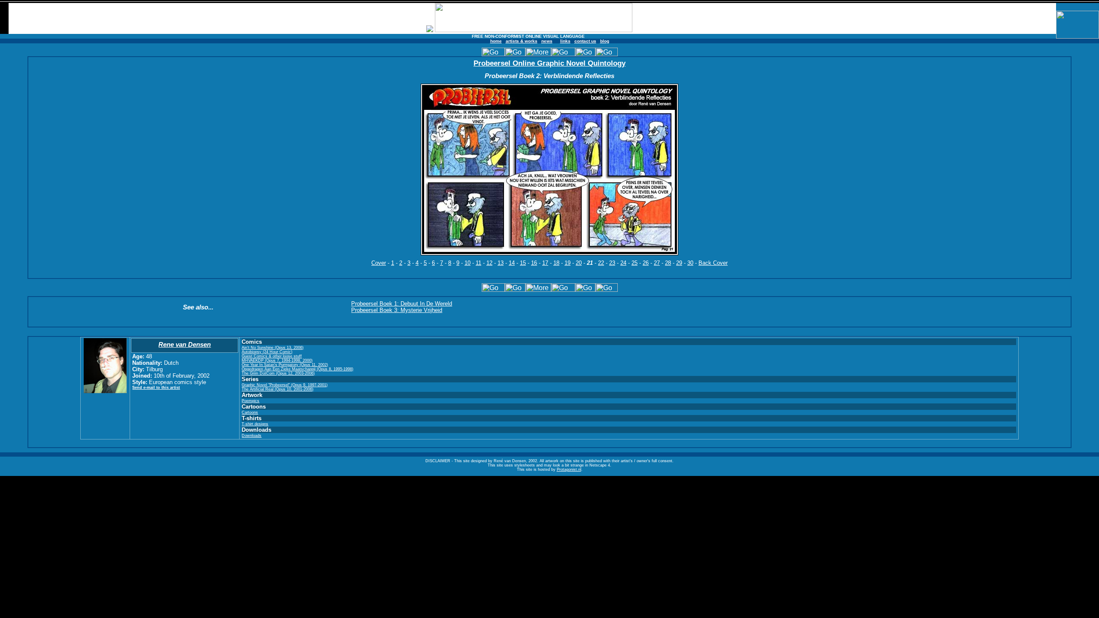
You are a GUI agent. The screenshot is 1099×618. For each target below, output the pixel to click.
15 (523, 263)
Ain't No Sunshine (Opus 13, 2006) (273, 347)
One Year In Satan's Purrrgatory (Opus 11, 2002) (285, 365)
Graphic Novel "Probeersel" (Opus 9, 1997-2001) (285, 385)
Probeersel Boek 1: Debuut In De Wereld (401, 303)
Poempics (250, 401)
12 (489, 263)
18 (556, 263)
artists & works (521, 41)
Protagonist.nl (569, 469)
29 (679, 263)
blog (604, 41)
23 (612, 263)
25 (634, 263)
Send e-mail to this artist (156, 387)
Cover (378, 263)
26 (646, 263)
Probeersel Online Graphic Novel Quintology (549, 63)
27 (657, 263)
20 (579, 263)
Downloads (251, 435)
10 (467, 263)
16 (534, 263)
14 (512, 263)
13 (501, 263)
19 (568, 263)
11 (478, 263)
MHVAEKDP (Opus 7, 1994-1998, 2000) (277, 360)
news (547, 41)
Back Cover (713, 263)
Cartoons (250, 412)
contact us (585, 41)
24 (623, 263)
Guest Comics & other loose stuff (272, 356)
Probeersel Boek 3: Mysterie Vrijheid (396, 310)
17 (545, 263)
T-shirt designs (255, 424)
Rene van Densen (184, 344)
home (496, 41)
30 (690, 263)
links (565, 41)
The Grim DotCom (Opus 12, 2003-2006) (278, 373)
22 (601, 263)
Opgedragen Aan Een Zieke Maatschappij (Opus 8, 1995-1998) (297, 369)
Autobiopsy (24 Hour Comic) (267, 352)
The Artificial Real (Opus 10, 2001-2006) (277, 389)
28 (668, 263)
